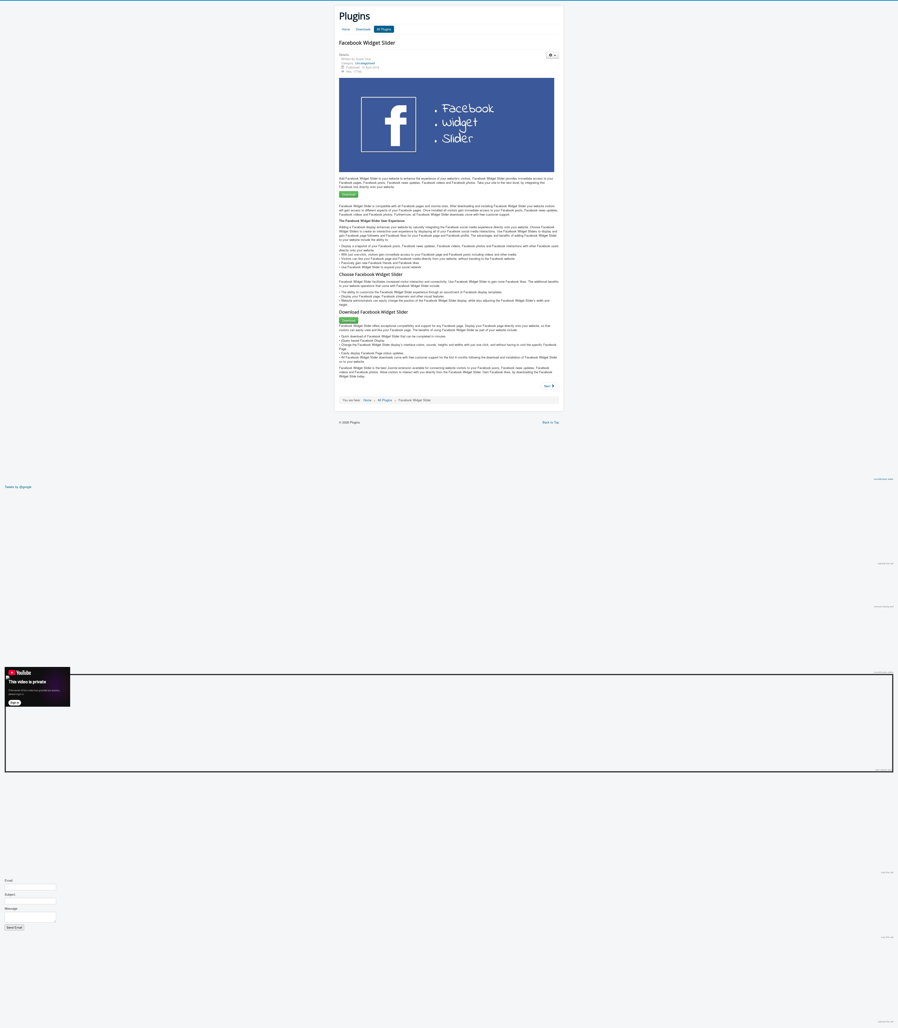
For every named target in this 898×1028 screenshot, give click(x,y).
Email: (9, 880)
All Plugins (384, 29)
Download (348, 194)
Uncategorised (365, 63)
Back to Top (551, 422)
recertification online (883, 479)
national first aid (885, 563)
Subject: (10, 894)
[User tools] (552, 55)
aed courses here (883, 770)
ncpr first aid (887, 872)
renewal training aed (883, 606)
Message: (11, 908)
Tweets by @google (18, 487)
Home (346, 29)
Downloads (363, 29)
